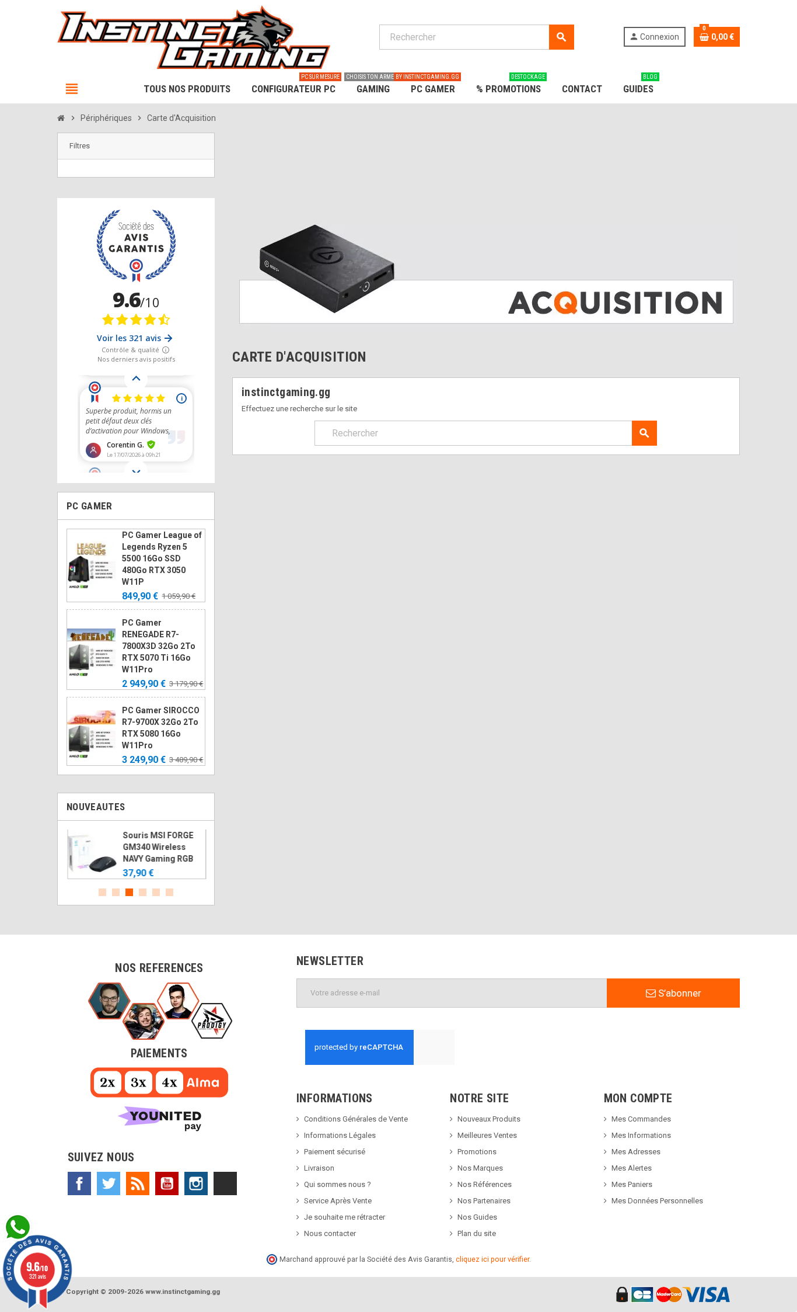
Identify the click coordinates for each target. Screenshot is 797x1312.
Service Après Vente (338, 1200)
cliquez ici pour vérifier (492, 1259)
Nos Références (484, 1184)
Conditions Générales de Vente (356, 1119)
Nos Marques (480, 1168)
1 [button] (102, 892)
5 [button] (156, 892)
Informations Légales (340, 1135)
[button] (136, 146)
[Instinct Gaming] (193, 36)
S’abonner (678, 993)
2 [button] (116, 892)
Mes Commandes (641, 1119)
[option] (136, 854)
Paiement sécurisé (334, 1151)
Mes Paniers (631, 1184)
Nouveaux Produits (488, 1119)
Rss (137, 1183)
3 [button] (129, 892)
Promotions (477, 1151)
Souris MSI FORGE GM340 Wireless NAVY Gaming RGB (157, 847)
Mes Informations (641, 1135)
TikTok (225, 1183)
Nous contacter (330, 1233)
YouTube (167, 1183)
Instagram (196, 1183)
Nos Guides (477, 1217)
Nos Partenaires (484, 1200)
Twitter (108, 1183)
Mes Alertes (631, 1168)
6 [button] (169, 892)
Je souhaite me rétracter (344, 1217)
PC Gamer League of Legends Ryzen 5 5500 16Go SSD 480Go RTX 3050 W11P (162, 558)
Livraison (319, 1168)
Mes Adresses (635, 1151)
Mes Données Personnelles (657, 1200)
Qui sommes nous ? (337, 1184)
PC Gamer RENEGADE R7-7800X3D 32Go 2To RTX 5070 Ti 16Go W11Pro (158, 646)
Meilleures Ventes (487, 1135)
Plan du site (476, 1233)
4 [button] (142, 892)
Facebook (79, 1183)
